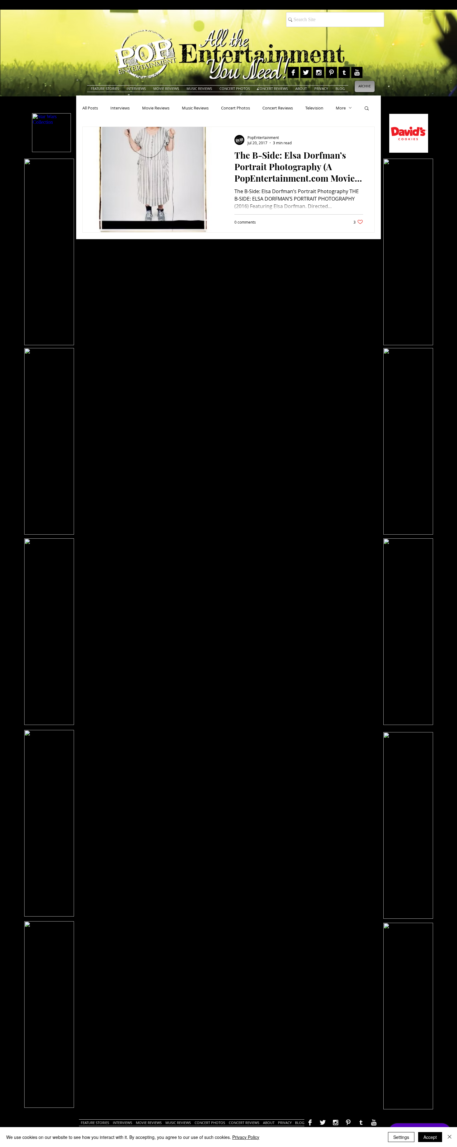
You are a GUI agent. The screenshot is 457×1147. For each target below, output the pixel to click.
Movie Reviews (155, 108)
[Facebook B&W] (293, 72)
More (341, 108)
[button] (367, 108)
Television (314, 108)
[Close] (449, 1137)
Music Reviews (195, 108)
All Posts (90, 108)
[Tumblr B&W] (344, 72)
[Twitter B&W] (306, 72)
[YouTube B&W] (356, 72)
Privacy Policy (245, 1137)
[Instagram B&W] (318, 72)
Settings (401, 1137)
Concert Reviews (277, 108)
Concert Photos (235, 108)
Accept (430, 1137)
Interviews (120, 108)
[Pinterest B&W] (331, 72)
